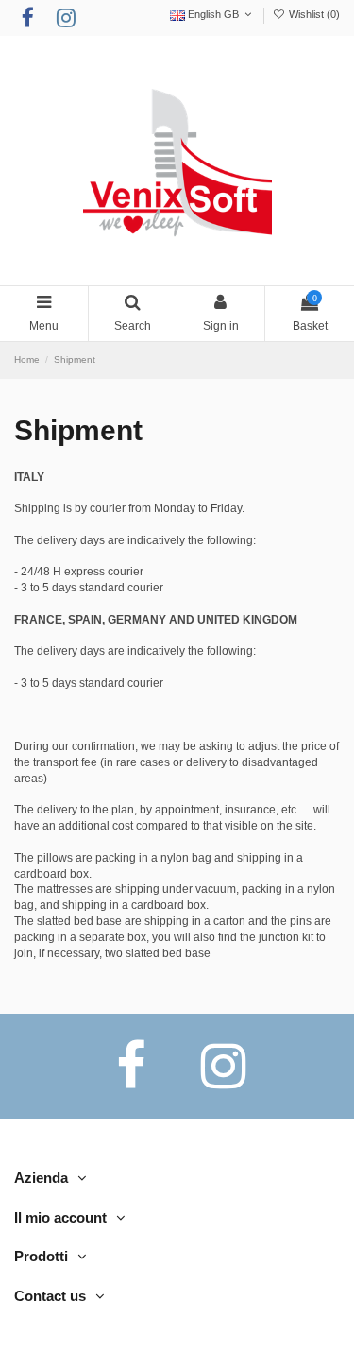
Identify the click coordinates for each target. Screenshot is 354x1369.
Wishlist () (313, 14)
